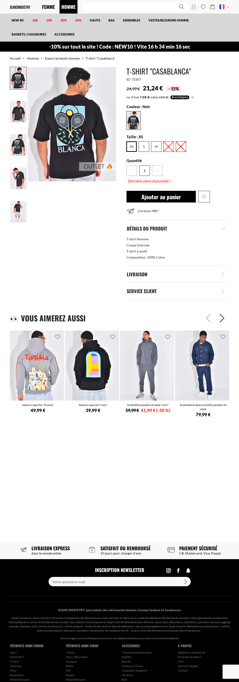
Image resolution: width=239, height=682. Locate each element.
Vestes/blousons (20, 679)
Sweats (70, 675)
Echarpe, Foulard (132, 666)
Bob (124, 679)
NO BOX (127, 675)
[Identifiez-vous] (194, 6)
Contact (183, 670)
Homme (33, 58)
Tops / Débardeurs (77, 657)
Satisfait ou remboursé (191, 652)
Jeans (13, 652)
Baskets (126, 657)
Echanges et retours (190, 657)
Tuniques (71, 661)
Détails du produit (147, 228)
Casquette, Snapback (134, 670)
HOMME (68, 6)
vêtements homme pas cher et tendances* (176, 630)
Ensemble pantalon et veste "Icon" (148, 405)
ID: (129, 79)
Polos (13, 670)
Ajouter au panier (161, 196)
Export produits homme (62, 58)
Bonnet (126, 661)
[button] (212, 6)
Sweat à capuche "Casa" (93, 405)
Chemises (15, 666)
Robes (70, 666)
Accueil (15, 58)
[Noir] (133, 120)
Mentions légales (188, 666)
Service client (142, 291)
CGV (181, 661)
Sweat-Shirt (17, 657)
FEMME (48, 6)
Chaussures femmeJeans (137, 652)
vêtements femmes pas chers (135, 638)
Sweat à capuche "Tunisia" (38, 405)
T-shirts (14, 661)
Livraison (137, 274)
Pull (68, 670)
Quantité (134, 160)
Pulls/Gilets (17, 675)
